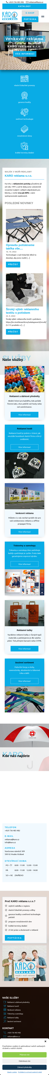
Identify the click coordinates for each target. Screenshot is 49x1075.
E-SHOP (30, 13)
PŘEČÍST (13, 264)
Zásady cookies (12, 1072)
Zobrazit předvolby (24, 1067)
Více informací (24, 414)
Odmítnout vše (24, 1061)
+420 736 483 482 (12, 830)
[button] (45, 1041)
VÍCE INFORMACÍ (24, 54)
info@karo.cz (10, 842)
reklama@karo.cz (12, 839)
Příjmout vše (24, 1055)
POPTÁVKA (30, 19)
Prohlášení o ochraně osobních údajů (30, 1072)
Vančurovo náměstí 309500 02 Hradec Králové (15, 852)
